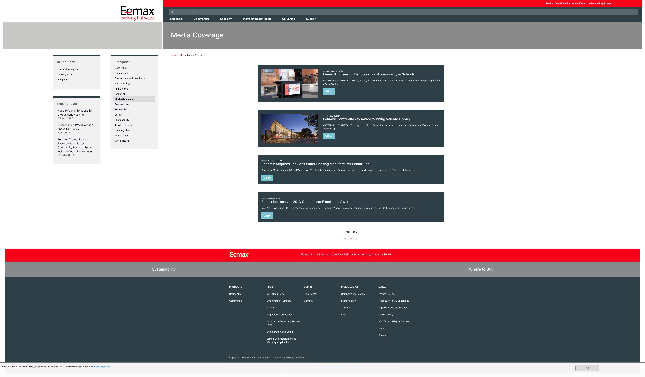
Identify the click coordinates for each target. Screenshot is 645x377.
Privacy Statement (101, 366)
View (328, 91)
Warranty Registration (257, 18)
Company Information (353, 293)
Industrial (120, 93)
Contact (308, 300)
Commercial (201, 18)
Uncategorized (123, 130)
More (381, 328)
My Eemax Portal (276, 293)
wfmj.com (63, 79)
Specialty (226, 18)
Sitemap (383, 335)
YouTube (630, 3)
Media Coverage (124, 99)
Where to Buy (596, 3)
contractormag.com (68, 69)
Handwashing (122, 83)
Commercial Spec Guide (280, 331)
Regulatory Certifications (280, 314)
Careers (345, 307)
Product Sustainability (558, 3)
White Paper (121, 135)
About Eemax (579, 3)
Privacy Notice (386, 293)
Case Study (121, 67)
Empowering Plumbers (279, 300)
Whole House (122, 140)
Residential (175, 18)
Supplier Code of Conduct (392, 307)
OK (587, 368)
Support (311, 18)
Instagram (636, 3)
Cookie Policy (385, 314)
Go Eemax (288, 18)
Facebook (618, 3)
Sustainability (122, 119)
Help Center (310, 293)
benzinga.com (65, 74)
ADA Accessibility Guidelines (393, 321)
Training (271, 307)
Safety (118, 114)
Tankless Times (123, 125)
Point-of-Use (122, 104)
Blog (343, 314)
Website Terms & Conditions (393, 300)
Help (608, 3)
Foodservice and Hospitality (130, 78)
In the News (121, 88)
